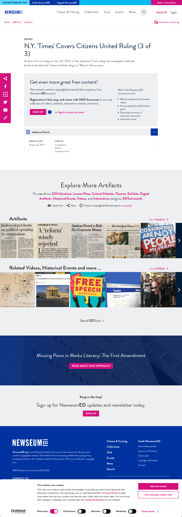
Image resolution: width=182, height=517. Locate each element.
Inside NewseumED (149, 441)
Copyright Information (148, 460)
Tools (107, 12)
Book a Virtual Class (166, 2)
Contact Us (21, 478)
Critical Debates (103, 193)
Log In (174, 12)
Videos (81, 198)
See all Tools (90, 320)
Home (7, 22)
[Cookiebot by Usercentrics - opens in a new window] (18, 511)
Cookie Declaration (95, 500)
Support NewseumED (67, 2)
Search (111, 469)
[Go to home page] (14, 12)
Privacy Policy (110, 493)
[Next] (179, 240)
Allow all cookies (158, 486)
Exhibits (132, 193)
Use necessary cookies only (158, 495)
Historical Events (64, 198)
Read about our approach (91, 366)
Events (119, 12)
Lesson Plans (81, 193)
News (132, 12)
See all (157, 219)
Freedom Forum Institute (14, 2)
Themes (120, 193)
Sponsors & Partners (147, 451)
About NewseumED (147, 446)
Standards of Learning (169, 22)
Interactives (101, 198)
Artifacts (28, 22)
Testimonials (143, 455)
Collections (91, 12)
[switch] (82, 511)
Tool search (132, 198)
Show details (148, 511)
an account (126, 205)
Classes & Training (68, 12)
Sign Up (161, 12)
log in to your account (71, 112)
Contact (141, 465)
